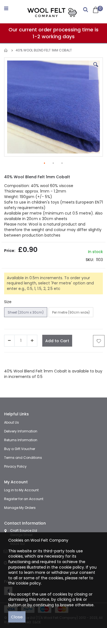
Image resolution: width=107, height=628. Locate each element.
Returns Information (20, 440)
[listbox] (49, 313)
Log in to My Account (21, 490)
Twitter (30, 360)
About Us (11, 422)
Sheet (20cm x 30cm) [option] (26, 312)
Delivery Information (20, 431)
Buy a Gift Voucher (19, 448)
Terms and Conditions (23, 457)
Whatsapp (64, 360)
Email (80, 360)
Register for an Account (23, 499)
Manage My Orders (20, 507)
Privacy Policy (15, 466)
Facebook (13, 360)
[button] (96, 69)
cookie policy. (29, 583)
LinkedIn (46, 360)
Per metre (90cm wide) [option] (71, 312)
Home (6, 50)
